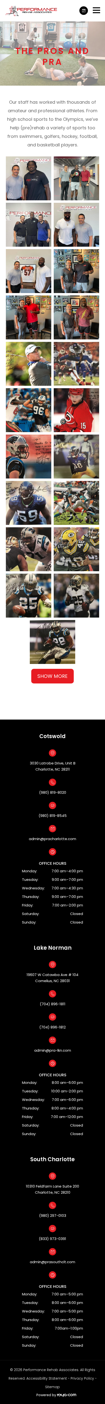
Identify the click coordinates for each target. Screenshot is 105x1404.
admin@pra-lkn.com (52, 1050)
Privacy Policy (82, 1378)
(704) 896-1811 (52, 1004)
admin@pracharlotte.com (52, 838)
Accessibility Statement (46, 1378)
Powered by (46, 1395)
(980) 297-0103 (52, 1215)
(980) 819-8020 (52, 792)
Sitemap (52, 1386)
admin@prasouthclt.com (52, 1261)
